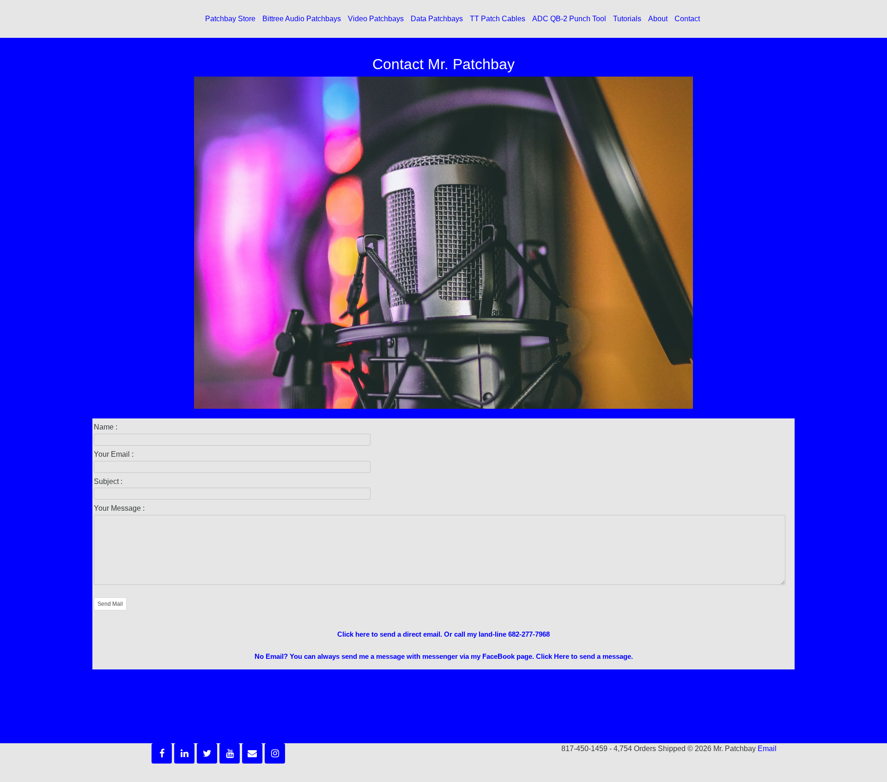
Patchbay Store (230, 19)
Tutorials (627, 19)
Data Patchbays (437, 19)
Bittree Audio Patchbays (301, 19)
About (658, 19)
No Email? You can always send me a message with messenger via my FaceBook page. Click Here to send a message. (444, 656)
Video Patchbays (376, 19)
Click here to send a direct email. (389, 634)
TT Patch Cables (497, 19)
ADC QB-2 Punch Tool (569, 19)
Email (767, 748)
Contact (687, 19)
